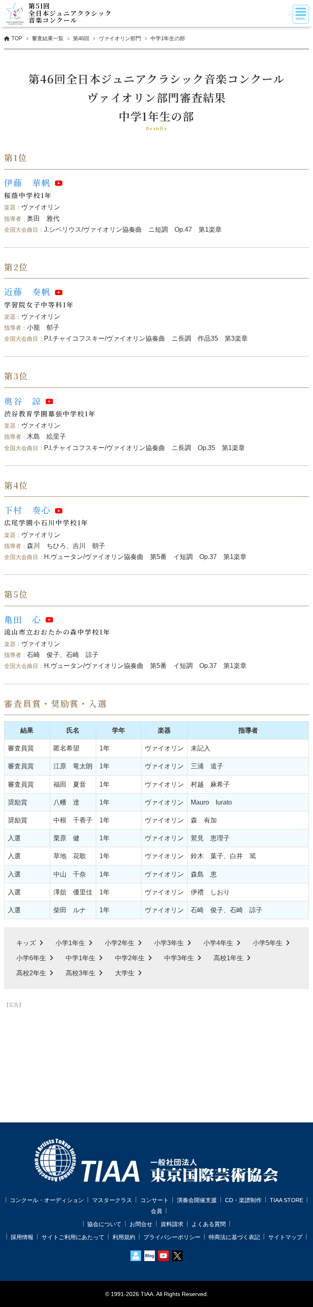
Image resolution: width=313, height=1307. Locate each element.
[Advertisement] (156, 1031)
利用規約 (123, 1237)
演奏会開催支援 (197, 1200)
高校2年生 (31, 973)
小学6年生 (31, 958)
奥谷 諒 (23, 401)
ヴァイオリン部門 (120, 38)
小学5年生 (267, 942)
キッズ (26, 942)
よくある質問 (209, 1224)
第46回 (81, 38)
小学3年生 (169, 942)
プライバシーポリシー (172, 1237)
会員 (156, 1211)
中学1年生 (80, 958)
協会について (104, 1224)
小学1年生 (70, 942)
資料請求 (172, 1224)
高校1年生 (228, 958)
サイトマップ (285, 1237)
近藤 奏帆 (27, 291)
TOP (16, 38)
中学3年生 (179, 958)
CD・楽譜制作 (243, 1200)
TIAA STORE (286, 1200)
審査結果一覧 (48, 38)
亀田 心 (23, 619)
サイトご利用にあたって (73, 1237)
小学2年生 (119, 942)
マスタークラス (112, 1200)
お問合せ (141, 1224)
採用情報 (22, 1237)
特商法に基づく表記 (234, 1237)
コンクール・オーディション (47, 1200)
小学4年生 (218, 942)
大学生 (124, 973)
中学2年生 (130, 958)
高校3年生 (80, 973)
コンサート (154, 1200)
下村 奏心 (27, 510)
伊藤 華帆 (27, 182)
